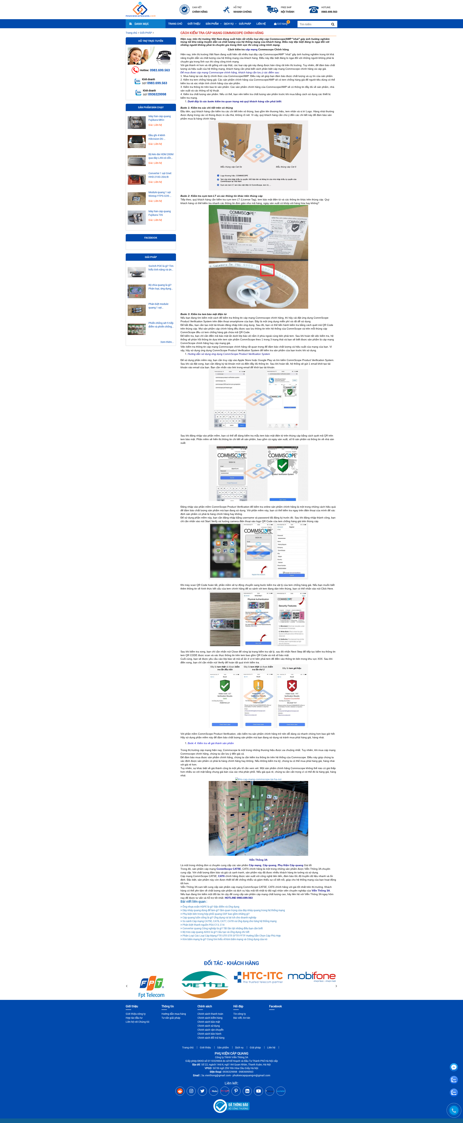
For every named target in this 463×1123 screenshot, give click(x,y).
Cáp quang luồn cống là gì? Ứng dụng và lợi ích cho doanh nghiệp (219, 917)
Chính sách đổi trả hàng (210, 1037)
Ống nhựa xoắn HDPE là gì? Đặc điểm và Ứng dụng (210, 906)
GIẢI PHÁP (146, 32)
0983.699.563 (160, 70)
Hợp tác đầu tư (134, 1017)
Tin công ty (239, 1013)
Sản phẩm (212, 23)
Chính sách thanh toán (210, 1013)
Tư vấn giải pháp (171, 1017)
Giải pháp (245, 23)
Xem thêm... (167, 342)
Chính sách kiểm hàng (209, 1017)
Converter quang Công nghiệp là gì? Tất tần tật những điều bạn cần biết (222, 928)
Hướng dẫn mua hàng (174, 1013)
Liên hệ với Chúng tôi (137, 1021)
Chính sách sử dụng (208, 1025)
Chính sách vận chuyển (210, 1029)
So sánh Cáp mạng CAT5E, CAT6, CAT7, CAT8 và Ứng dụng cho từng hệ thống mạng (229, 921)
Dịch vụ (228, 23)
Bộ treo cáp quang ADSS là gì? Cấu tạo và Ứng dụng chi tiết (215, 932)
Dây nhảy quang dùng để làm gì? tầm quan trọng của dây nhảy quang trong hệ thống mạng (233, 910)
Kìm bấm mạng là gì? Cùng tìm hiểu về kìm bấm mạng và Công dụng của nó (224, 939)
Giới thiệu (194, 23)
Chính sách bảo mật (208, 1021)
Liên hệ (261, 23)
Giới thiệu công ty (136, 1013)
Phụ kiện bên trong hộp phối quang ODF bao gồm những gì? (216, 914)
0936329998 (157, 94)
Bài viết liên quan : (193, 901)
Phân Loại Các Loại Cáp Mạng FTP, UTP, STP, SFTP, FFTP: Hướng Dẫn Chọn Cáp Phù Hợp (231, 935)
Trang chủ (175, 23)
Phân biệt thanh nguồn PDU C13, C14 (203, 924)
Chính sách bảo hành (209, 1033)
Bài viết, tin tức (241, 1017)
